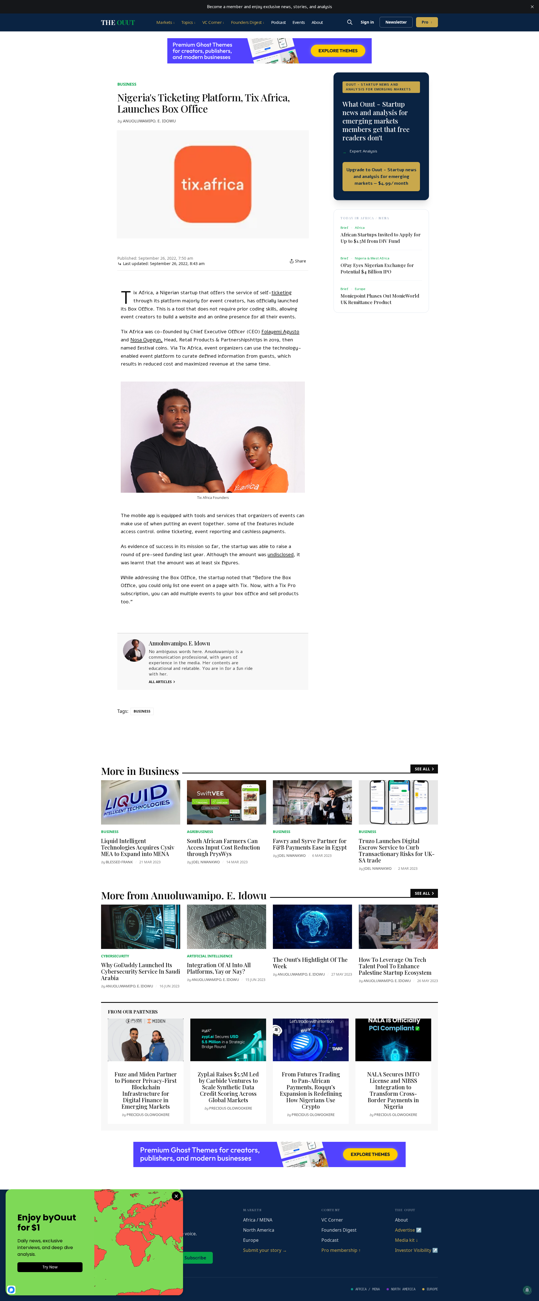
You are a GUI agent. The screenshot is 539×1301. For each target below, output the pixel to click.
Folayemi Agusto (280, 331)
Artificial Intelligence (209, 955)
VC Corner (213, 22)
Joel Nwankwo (206, 861)
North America (258, 1230)
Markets (165, 22)
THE (118, 22)
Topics (188, 22)
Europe (251, 1240)
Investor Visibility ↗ (416, 1250)
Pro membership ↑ (341, 1250)
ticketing (281, 292)
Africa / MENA (257, 1220)
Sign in (367, 22)
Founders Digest (247, 22)
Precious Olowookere (148, 1114)
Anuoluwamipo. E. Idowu (149, 121)
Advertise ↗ (408, 1230)
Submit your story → (265, 1250)
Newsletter (396, 22)
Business (126, 84)
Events (299, 22)
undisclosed (281, 554)
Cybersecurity (115, 955)
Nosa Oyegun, (146, 339)
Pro (427, 22)
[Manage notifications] (527, 1290)
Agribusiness (200, 831)
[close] (532, 6)
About (317, 22)
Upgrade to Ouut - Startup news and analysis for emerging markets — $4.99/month (381, 176)
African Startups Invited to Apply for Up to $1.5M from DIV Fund (381, 237)
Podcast (278, 22)
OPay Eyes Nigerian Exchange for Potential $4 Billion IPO (377, 268)
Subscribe (195, 1258)
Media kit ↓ (406, 1240)
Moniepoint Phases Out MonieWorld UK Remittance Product (380, 299)
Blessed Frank (119, 861)
